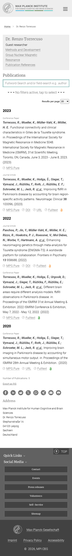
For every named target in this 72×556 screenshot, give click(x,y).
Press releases (36, 487)
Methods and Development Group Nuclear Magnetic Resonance (23, 54)
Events (36, 478)
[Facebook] (5, 392)
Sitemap (36, 513)
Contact (36, 469)
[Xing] (43, 392)
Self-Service (36, 504)
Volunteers (36, 496)
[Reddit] (20, 392)
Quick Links (13, 455)
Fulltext (53, 210)
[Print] (58, 392)
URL (39, 210)
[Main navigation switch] (65, 9)
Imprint (12, 540)
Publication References (20, 65)
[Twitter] (28, 392)
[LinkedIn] (13, 392)
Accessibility (56, 540)
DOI (28, 210)
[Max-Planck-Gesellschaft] (20, 529)
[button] (36, 92)
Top (64, 451)
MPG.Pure (12, 168)
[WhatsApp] (36, 392)
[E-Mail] (51, 392)
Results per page (51, 101)
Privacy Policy (32, 540)
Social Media (14, 462)
